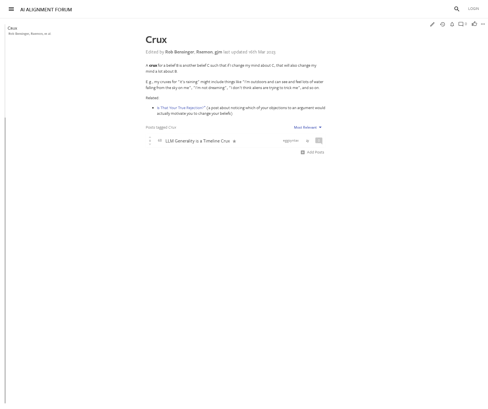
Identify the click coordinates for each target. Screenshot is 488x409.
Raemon (37, 33)
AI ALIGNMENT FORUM (46, 9)
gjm (218, 51)
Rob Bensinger (18, 33)
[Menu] (11, 9)
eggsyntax (291, 140)
